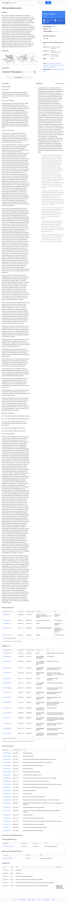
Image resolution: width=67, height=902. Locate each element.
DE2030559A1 (6, 614)
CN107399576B (7, 784)
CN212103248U (7, 810)
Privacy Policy (47, 899)
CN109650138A (7, 702)
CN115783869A (7, 728)
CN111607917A (7, 717)
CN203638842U (7, 756)
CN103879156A (7, 653)
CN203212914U (7, 807)
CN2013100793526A (8, 846)
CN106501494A (7, 683)
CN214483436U (7, 818)
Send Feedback (22, 899)
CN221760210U (7, 827)
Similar (47, 22)
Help (54, 899)
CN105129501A (7, 830)
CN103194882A (7, 765)
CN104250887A (7, 656)
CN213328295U (7, 796)
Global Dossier (60, 69)
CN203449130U (7, 768)
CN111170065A (7, 708)
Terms (39, 899)
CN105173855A (7, 668)
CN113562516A (7, 723)
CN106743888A (7, 688)
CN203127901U (7, 635)
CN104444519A (7, 661)
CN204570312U (7, 787)
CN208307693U (7, 781)
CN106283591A (7, 672)
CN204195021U (7, 778)
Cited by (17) (59, 63)
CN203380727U (7, 815)
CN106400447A (7, 678)
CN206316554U (7, 771)
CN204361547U (7, 803)
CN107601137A (7, 692)
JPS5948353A (6, 620)
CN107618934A (7, 697)
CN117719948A (7, 733)
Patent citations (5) (50, 63)
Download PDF (49, 20)
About (13, 899)
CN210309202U (7, 800)
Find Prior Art (59, 20)
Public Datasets (32, 899)
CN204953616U (7, 775)
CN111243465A (7, 713)
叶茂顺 (49, 29)
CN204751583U (7, 793)
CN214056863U (7, 790)
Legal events (46, 65)
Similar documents (54, 65)
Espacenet (53, 69)
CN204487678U (7, 759)
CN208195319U (7, 762)
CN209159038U (7, 821)
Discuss (45, 71)
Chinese (54, 26)
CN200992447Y (7, 623)
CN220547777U (7, 824)
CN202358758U (7, 628)
